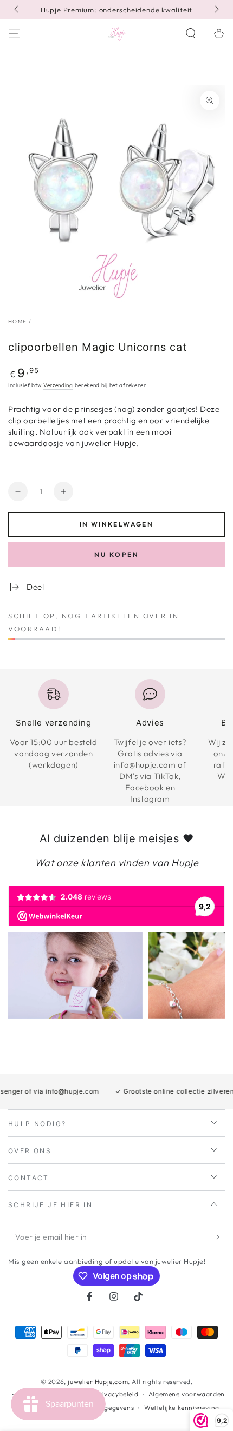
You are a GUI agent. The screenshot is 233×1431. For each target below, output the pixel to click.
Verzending (58, 385)
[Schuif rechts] (215, 9)
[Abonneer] (218, 1237)
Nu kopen (116, 554)
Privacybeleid (116, 1394)
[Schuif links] (17, 9)
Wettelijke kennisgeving (181, 1407)
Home (17, 321)
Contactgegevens (106, 1407)
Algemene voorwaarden (186, 1394)
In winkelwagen (117, 524)
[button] (191, 33)
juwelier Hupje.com (98, 1381)
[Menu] (14, 33)
